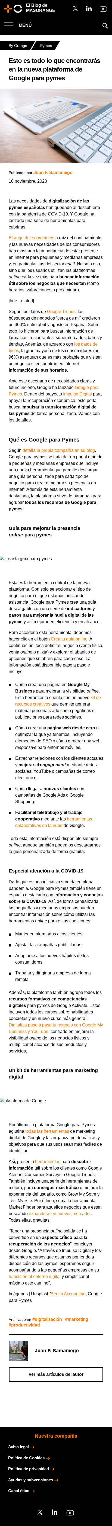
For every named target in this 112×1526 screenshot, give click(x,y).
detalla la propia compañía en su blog (59, 450)
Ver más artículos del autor (56, 1374)
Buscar (105, 25)
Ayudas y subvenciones (30, 1479)
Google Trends (61, 311)
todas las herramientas (47, 1131)
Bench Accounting (68, 1294)
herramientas (47, 1161)
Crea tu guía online (69, 639)
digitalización (48, 1319)
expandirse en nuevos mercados (60, 1213)
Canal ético (18, 1490)
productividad (25, 1325)
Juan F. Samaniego (53, 172)
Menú (25, 25)
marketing (78, 1319)
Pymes (46, 45)
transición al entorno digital (35, 1276)
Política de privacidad (28, 1468)
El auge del (31, 238)
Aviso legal (18, 1446)
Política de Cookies (26, 1458)
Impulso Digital (77, 394)
